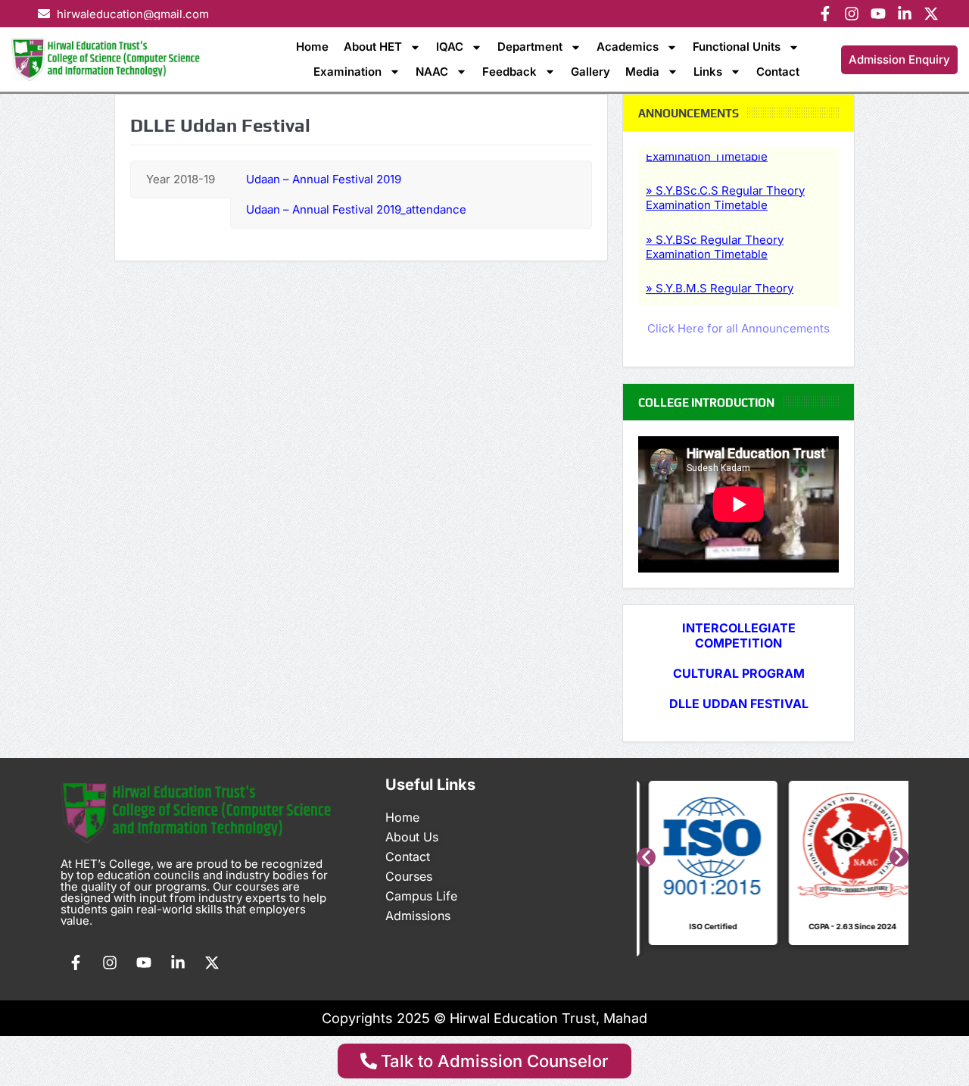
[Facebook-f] (825, 13)
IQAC (449, 46)
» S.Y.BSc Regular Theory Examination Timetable (715, 235)
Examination (347, 71)
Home (312, 46)
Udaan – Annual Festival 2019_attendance (356, 209)
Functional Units (736, 46)
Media (642, 71)
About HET (373, 46)
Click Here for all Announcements (738, 328)
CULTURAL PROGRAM (739, 673)
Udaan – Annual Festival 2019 (323, 179)
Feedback (509, 71)
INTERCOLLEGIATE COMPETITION (739, 635)
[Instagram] (851, 13)
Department (529, 46)
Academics (628, 46)
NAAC (432, 71)
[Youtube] (878, 13)
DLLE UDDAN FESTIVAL (739, 703)
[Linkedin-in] (904, 13)
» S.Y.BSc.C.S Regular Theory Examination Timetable (725, 186)
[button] (646, 857)
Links (707, 71)
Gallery (590, 71)
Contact (777, 71)
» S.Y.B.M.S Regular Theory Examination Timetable (719, 283)
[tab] (180, 179)
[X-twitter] (931, 13)
